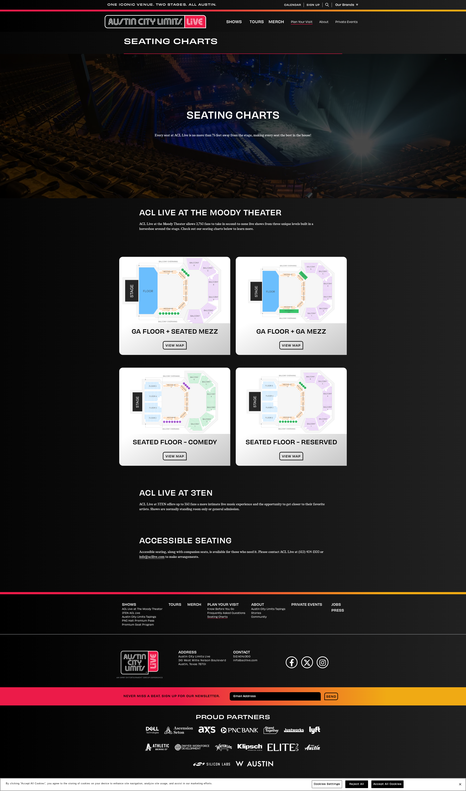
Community (259, 617)
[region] (233, 784)
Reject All (356, 784)
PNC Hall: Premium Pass (138, 621)
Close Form (458, 688)
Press (337, 610)
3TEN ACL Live (131, 613)
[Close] (460, 784)
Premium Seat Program (138, 625)
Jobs (336, 605)
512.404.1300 (241, 656)
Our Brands (345, 5)
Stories (256, 613)
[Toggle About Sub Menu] (330, 21)
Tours (257, 22)
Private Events (346, 22)
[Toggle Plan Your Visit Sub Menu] (314, 21)
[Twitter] (307, 662)
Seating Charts (217, 617)
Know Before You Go (220, 609)
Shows (234, 22)
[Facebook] (292, 662)
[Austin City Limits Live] (155, 22)
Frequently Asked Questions (226, 613)
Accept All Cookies (387, 784)
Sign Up (313, 5)
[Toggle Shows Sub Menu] (245, 21)
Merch (279, 22)
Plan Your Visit (302, 22)
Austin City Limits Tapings (139, 617)
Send (331, 696)
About (324, 22)
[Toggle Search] (327, 5)
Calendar (292, 5)
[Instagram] (323, 662)
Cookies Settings (327, 784)
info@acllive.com (152, 557)
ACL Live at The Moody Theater (142, 609)
